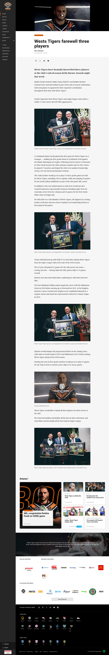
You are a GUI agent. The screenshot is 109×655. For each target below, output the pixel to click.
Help (41, 651)
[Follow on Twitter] (46, 607)
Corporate (5, 56)
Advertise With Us (53, 651)
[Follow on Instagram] (50, 607)
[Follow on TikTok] (39, 607)
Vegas (4, 19)
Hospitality (5, 53)
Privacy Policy (29, 651)
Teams (4, 28)
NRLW (4, 34)
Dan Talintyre (39, 51)
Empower (5, 59)
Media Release (39, 35)
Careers (36, 651)
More (4, 40)
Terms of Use (22, 651)
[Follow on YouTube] (54, 607)
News (4, 13)
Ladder (4, 25)
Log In (6, 647)
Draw (4, 22)
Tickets (4, 45)
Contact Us (45, 651)
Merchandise (6, 48)
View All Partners (62, 599)
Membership (5, 51)
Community (6, 37)
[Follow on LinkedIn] (58, 607)
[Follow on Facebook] (43, 607)
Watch (4, 16)
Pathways (5, 31)
